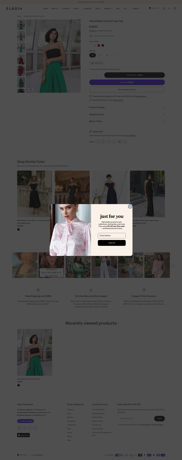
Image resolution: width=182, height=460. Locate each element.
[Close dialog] (130, 206)
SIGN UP (111, 243)
